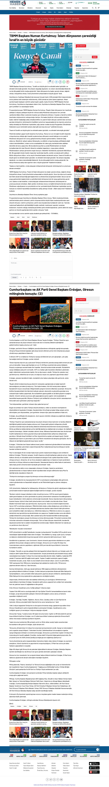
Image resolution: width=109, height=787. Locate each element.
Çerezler (55, 785)
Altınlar (54, 763)
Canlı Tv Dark (26, 763)
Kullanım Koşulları (65, 785)
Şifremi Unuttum (78, 768)
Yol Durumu (83, 755)
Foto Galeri (60, 8)
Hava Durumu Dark (14, 763)
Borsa (11, 755)
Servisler (21, 8)
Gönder (15, 277)
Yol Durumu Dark (14, 765)
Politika (71, 12)
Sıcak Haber (66, 773)
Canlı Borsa (40, 763)
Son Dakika (12, 8)
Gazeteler (85, 8)
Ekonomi (38, 8)
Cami (18, 217)
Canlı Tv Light (13, 768)
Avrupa (44, 12)
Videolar (68, 8)
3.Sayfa (38, 12)
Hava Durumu (43, 755)
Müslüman (34, 217)
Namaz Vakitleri (21, 755)
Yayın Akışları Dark (28, 765)
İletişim (42, 785)
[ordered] (30, 277)
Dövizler (54, 765)
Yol (36, 706)
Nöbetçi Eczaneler (28, 768)
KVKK (58, 785)
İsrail (28, 217)
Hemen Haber (12, 32)
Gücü (23, 217)
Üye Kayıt (76, 765)
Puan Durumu (55, 755)
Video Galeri (66, 765)
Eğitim (59, 12)
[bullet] (32, 277)
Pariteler (73, 755)
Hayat (65, 12)
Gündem (30, 8)
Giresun (31, 706)
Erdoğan (19, 706)
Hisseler (64, 755)
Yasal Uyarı (72, 785)
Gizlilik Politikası (48, 785)
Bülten (50, 12)
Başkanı (12, 217)
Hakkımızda (36, 785)
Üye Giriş (75, 763)
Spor (45, 8)
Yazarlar (76, 8)
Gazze (25, 706)
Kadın (51, 8)
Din (55, 12)
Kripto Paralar (95, 755)
